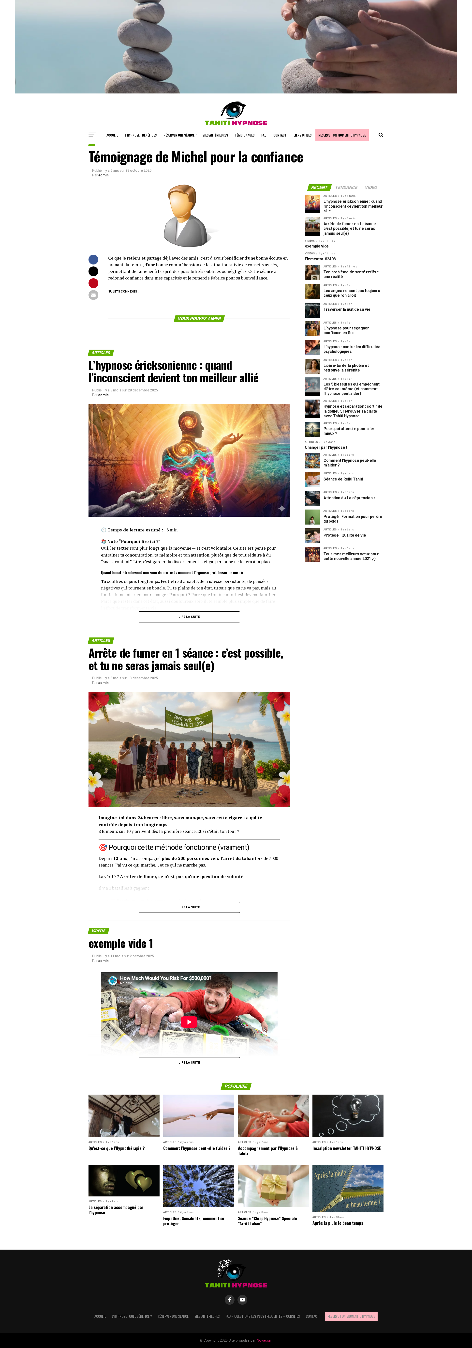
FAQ (263, 135)
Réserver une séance (178, 135)
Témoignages (244, 135)
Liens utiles (302, 135)
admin (103, 175)
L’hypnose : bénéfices (141, 135)
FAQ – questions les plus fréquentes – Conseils (263, 1316)
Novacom (264, 1340)
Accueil (112, 135)
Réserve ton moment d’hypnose (342, 135)
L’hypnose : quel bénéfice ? (132, 1316)
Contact (280, 135)
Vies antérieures (215, 135)
